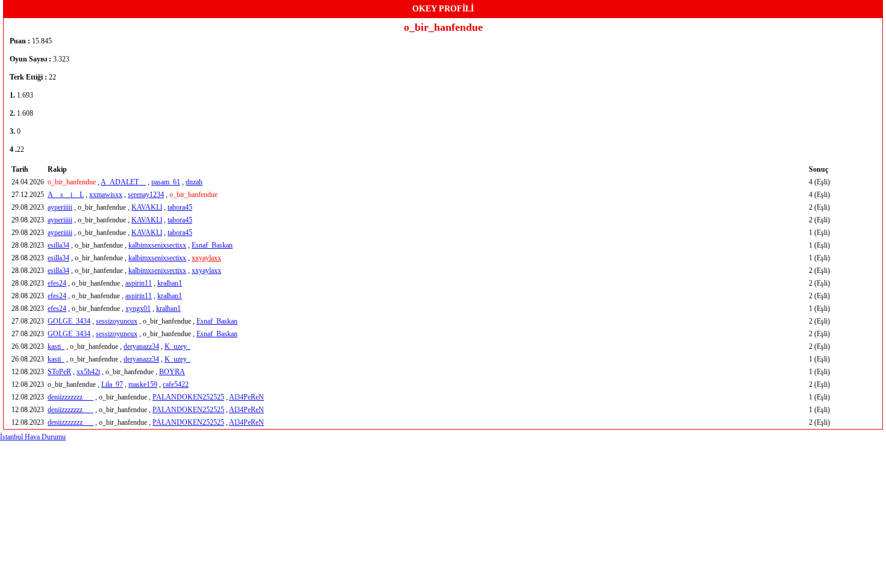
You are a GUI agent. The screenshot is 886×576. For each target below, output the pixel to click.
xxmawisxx (105, 194)
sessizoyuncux (116, 321)
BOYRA (172, 372)
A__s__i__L (66, 194)
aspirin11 (138, 283)
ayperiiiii (60, 207)
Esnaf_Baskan (212, 245)
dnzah (194, 182)
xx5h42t (88, 372)
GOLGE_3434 (69, 321)
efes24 (57, 283)
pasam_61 (165, 182)
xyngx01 (138, 308)
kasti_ (56, 346)
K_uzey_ (177, 346)
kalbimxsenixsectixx (157, 245)
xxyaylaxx (206, 258)
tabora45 (180, 207)
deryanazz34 (141, 346)
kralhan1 (169, 283)
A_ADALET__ (123, 182)
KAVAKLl (146, 207)
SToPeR (59, 372)
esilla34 (58, 245)
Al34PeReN (246, 397)
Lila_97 (112, 384)
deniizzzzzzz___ (70, 397)
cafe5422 (176, 384)
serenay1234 (146, 194)
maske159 (142, 384)
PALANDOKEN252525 (188, 397)
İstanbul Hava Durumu (33, 437)
